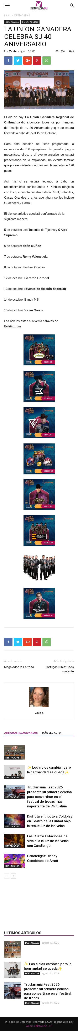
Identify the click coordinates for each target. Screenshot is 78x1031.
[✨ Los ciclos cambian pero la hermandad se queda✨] (14, 772)
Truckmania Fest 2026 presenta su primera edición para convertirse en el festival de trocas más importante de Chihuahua (49, 796)
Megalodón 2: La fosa (19, 667)
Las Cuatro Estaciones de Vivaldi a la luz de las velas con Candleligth (48, 841)
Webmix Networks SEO (39, 1026)
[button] (72, 5)
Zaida (13, 51)
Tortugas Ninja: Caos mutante (59, 669)
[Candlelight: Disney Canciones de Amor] (14, 861)
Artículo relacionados (21, 732)
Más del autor (52, 732)
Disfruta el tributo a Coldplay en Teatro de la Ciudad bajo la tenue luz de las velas (49, 821)
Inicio (7, 15)
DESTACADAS (22, 15)
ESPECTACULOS (30, 21)
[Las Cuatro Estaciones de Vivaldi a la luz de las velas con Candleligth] (14, 841)
